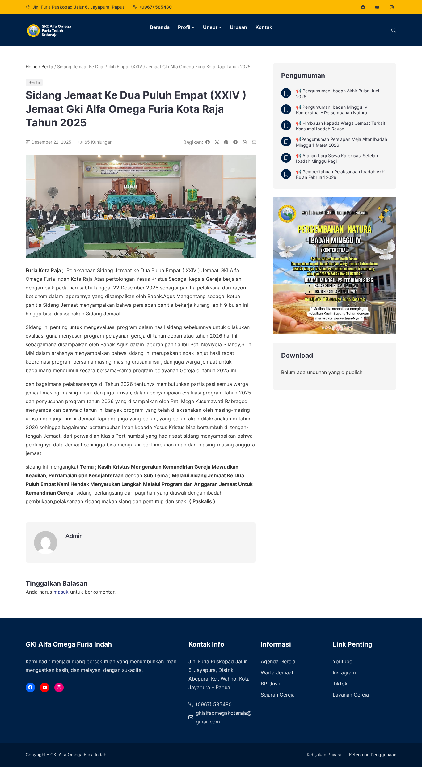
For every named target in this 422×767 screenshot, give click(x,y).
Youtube (342, 661)
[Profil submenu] (193, 27)
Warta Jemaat (277, 672)
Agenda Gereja (278, 661)
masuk (61, 592)
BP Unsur (271, 684)
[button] (393, 30)
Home (31, 66)
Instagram (344, 672)
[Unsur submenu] (220, 27)
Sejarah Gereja (278, 695)
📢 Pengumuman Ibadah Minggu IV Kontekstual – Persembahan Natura (331, 109)
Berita (47, 66)
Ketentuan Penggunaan (372, 754)
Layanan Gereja (351, 695)
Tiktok (340, 684)
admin (74, 536)
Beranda (160, 27)
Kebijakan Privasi (324, 754)
